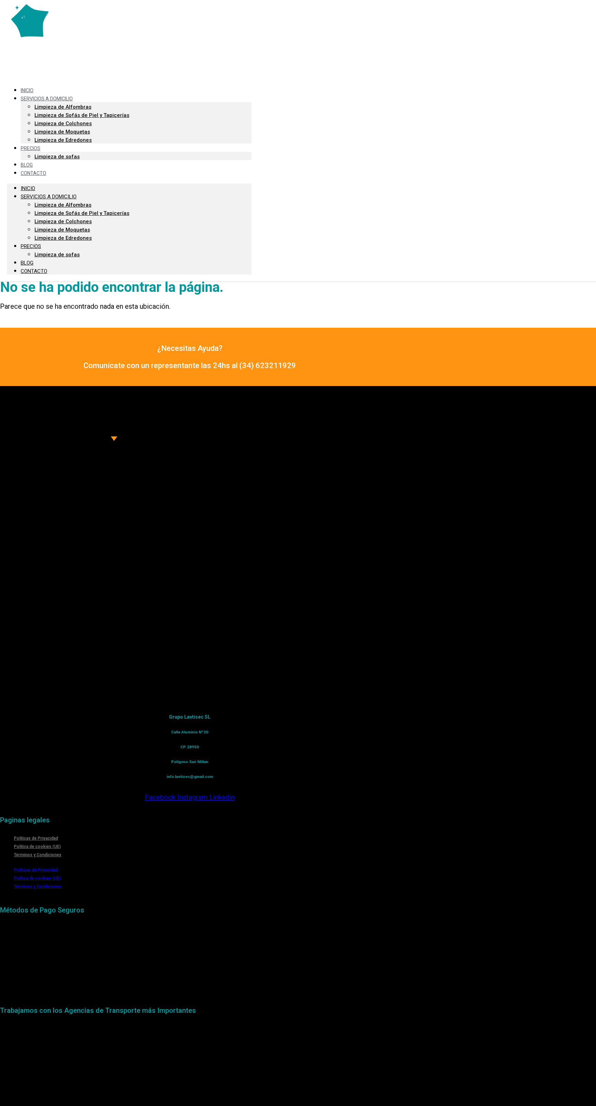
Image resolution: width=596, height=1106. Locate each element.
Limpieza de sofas (57, 157)
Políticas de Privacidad (36, 838)
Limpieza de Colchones (63, 123)
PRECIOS (30, 148)
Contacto (33, 173)
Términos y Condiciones (37, 854)
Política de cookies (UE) (37, 846)
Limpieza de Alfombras (62, 107)
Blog (27, 165)
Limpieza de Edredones (63, 140)
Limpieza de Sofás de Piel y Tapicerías (81, 115)
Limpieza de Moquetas (62, 132)
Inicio (27, 90)
